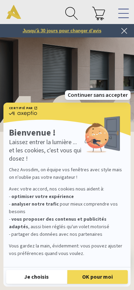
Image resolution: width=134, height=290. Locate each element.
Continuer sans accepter (98, 95)
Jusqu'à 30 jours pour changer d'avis (62, 30)
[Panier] (98, 13)
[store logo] (13, 12)
